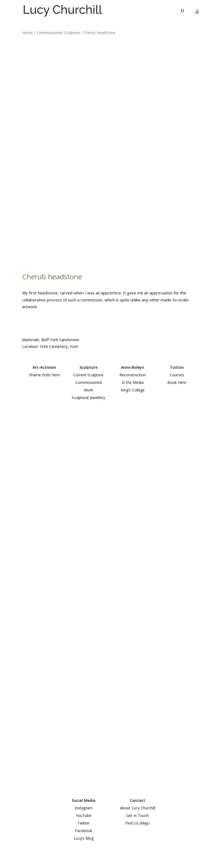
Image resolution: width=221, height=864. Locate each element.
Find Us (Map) (137, 823)
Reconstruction (132, 374)
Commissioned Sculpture (58, 32)
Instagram (83, 807)
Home (27, 32)
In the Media (133, 382)
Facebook (83, 830)
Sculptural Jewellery (88, 397)
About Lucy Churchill (137, 807)
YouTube (83, 815)
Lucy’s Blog (84, 838)
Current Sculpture (88, 374)
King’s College (133, 390)
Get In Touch (137, 815)
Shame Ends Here (44, 374)
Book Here (176, 382)
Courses (177, 374)
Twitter (83, 823)
